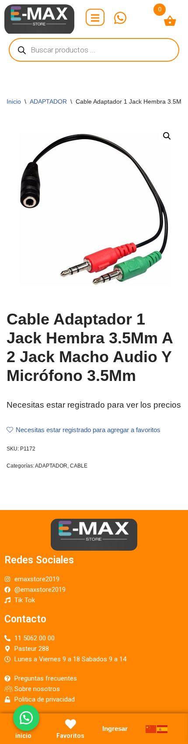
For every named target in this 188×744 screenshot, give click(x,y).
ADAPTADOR (48, 101)
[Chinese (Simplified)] (151, 728)
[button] (26, 718)
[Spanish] (162, 728)
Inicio (14, 101)
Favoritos (70, 735)
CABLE (78, 466)
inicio (23, 735)
